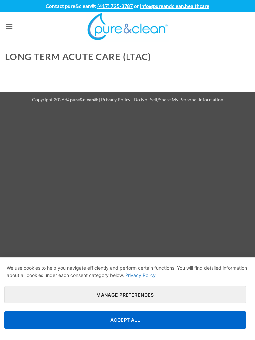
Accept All (125, 320)
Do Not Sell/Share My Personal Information (178, 99)
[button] (9, 26)
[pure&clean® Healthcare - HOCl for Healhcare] (127, 27)
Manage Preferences (125, 295)
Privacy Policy (115, 99)
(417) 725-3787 (115, 6)
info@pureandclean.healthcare (174, 6)
